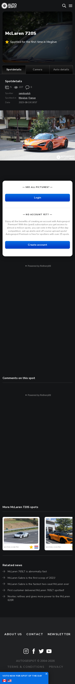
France (32, 97)
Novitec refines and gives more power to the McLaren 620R (39, 598)
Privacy (56, 667)
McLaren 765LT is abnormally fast (27, 571)
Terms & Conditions (25, 667)
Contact (34, 634)
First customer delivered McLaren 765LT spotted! (36, 590)
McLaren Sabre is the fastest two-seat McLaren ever (38, 584)
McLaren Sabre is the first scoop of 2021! (31, 578)
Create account (37, 244)
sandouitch (24, 93)
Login (37, 197)
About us (13, 634)
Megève (23, 97)
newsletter (59, 634)
